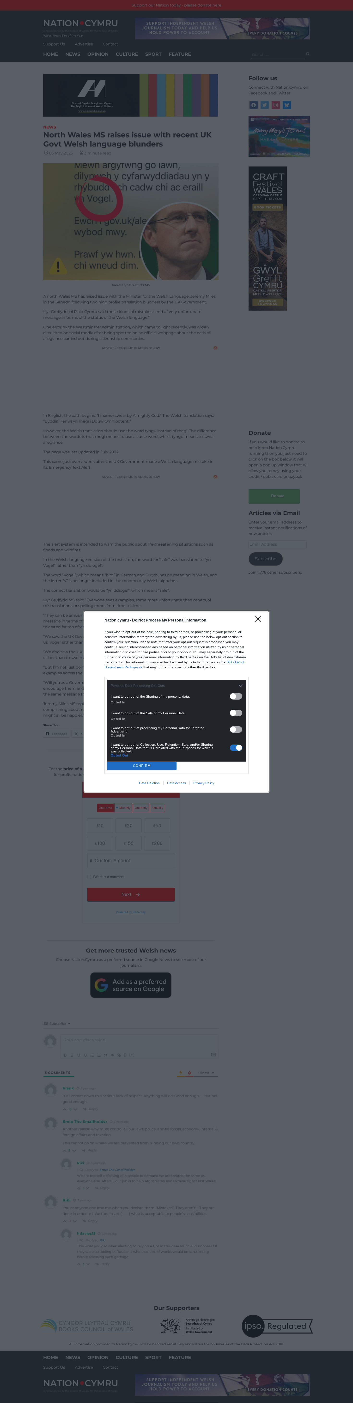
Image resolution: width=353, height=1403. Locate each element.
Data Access (176, 783)
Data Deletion (149, 783)
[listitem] (176, 685)
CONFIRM (142, 766)
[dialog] (176, 701)
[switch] (236, 696)
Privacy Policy (203, 783)
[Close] (259, 620)
